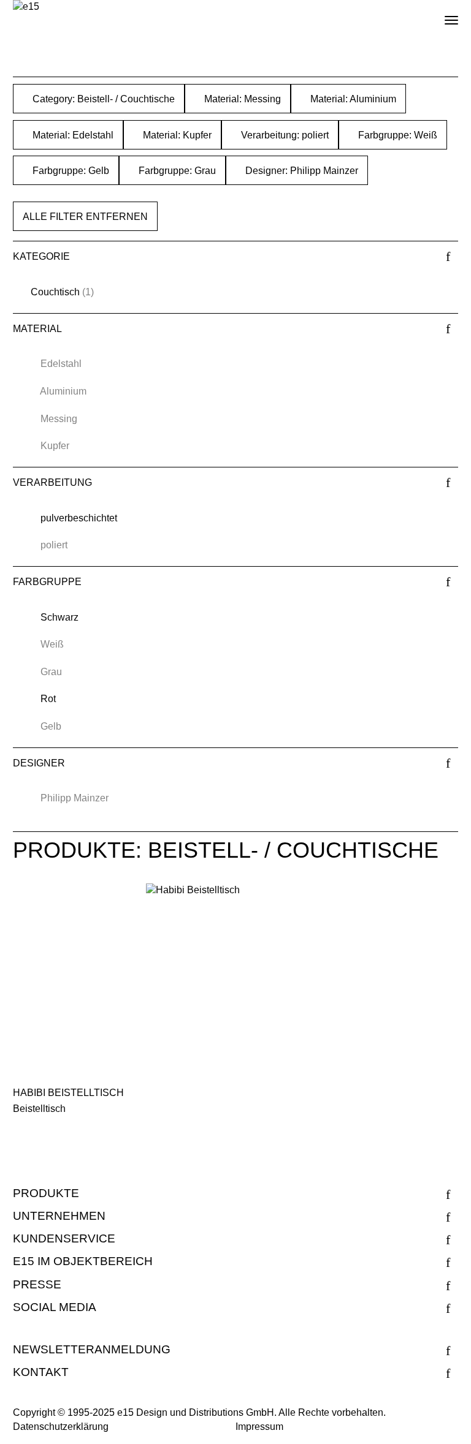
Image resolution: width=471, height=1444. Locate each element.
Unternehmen (59, 1215)
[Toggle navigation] (441, 15)
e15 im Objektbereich (83, 1261)
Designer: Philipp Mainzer (300, 170)
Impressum (259, 1426)
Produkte (46, 1193)
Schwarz (59, 617)
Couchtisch (55, 292)
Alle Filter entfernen (85, 216)
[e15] (26, 7)
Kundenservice (64, 1238)
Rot (48, 699)
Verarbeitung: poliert (284, 135)
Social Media (54, 1307)
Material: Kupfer (176, 135)
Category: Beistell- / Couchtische (102, 99)
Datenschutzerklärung (61, 1426)
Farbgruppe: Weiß (396, 135)
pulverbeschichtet (78, 518)
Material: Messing (241, 99)
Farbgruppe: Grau (176, 170)
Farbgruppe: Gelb (69, 170)
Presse (37, 1284)
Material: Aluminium (352, 99)
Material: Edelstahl (71, 135)
